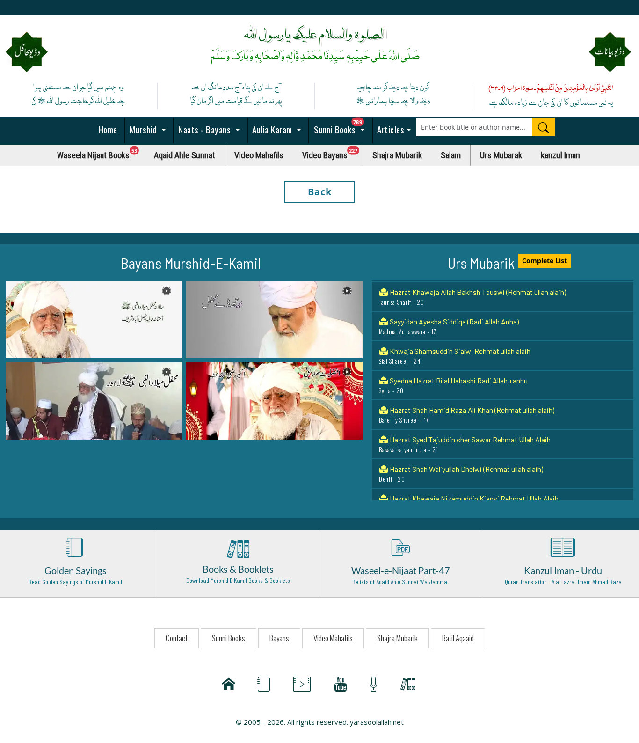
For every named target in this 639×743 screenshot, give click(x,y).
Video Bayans (332, 153)
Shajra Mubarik (397, 155)
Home (106, 129)
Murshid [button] (144, 129)
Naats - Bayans (204, 129)
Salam (451, 155)
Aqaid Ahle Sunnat (184, 155)
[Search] (543, 127)
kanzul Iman (560, 155)
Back (320, 191)
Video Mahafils (258, 155)
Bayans (279, 638)
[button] (94, 319)
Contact (177, 638)
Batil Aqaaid (458, 638)
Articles (390, 129)
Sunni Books (342, 127)
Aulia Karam (272, 129)
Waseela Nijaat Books (101, 153)
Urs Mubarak (501, 155)
